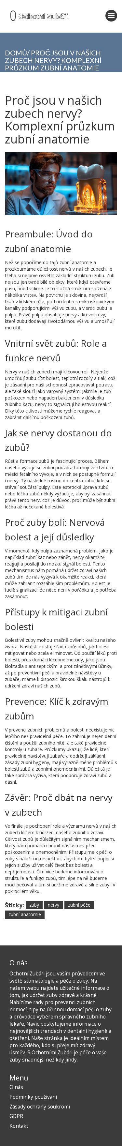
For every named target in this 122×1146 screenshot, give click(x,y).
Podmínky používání (33, 1096)
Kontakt (18, 1126)
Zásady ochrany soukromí (39, 1106)
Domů (16, 53)
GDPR (16, 1116)
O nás (16, 1087)
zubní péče (79, 905)
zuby (34, 905)
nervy (53, 905)
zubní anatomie (24, 914)
